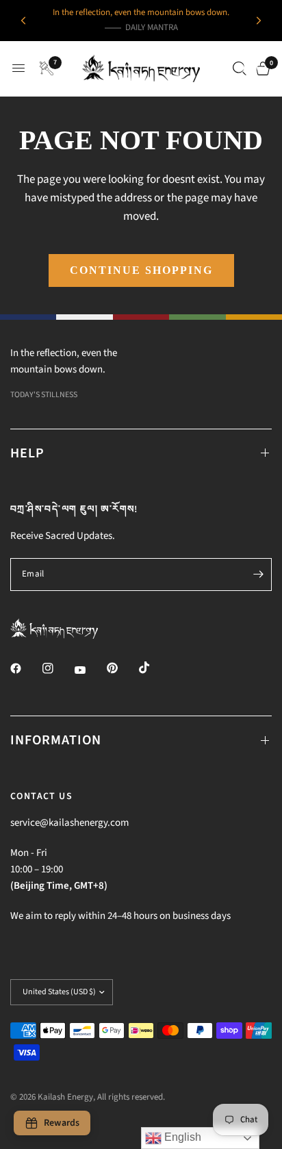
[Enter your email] (258, 574)
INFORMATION (55, 740)
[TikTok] (154, 668)
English (181, 1137)
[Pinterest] (122, 668)
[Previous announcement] (23, 20)
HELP (27, 453)
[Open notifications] (44, 68)
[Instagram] (57, 668)
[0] (260, 68)
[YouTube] (90, 670)
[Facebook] (25, 668)
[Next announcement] (258, 20)
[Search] (239, 68)
